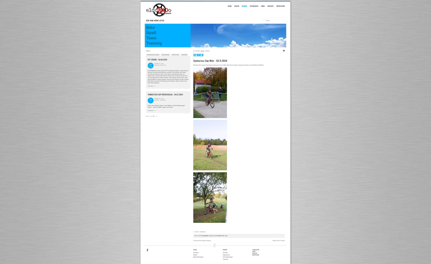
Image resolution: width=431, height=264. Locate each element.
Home (230, 6)
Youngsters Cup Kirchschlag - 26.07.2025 (165, 94)
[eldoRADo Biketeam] (159, 16)
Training (184, 54)
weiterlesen (151, 86)
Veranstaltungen (153, 54)
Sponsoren (254, 6)
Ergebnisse (203, 232)
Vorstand (196, 252)
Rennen (244, 6)
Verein (236, 6)
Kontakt (270, 6)
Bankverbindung (206, 240)
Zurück (197, 232)
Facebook (147, 250)
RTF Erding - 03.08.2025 (157, 59)
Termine (282, 240)
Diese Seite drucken (283, 50)
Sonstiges (175, 54)
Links (263, 6)
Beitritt (195, 255)
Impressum (280, 6)
